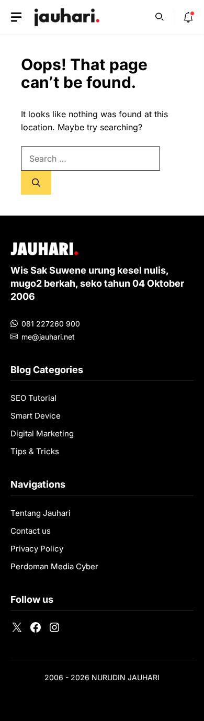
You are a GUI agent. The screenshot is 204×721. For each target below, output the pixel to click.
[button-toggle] (16, 17)
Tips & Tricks (34, 451)
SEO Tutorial (33, 398)
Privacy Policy (36, 549)
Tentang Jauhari (40, 513)
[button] (159, 15)
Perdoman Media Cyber (54, 566)
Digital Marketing (42, 433)
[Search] (36, 183)
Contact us (30, 531)
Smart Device (35, 416)
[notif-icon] (188, 17)
